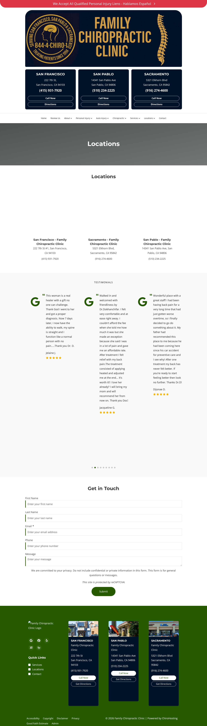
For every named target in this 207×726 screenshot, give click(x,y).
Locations (148, 118)
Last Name (31, 512)
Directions (50, 104)
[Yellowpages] (31, 647)
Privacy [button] (75, 718)
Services (134, 118)
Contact (162, 118)
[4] (100, 467)
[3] (98, 467)
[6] (106, 467)
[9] (114, 467)
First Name (31, 498)
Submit (103, 591)
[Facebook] (39, 640)
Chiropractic (118, 118)
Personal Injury (83, 118)
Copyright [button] (48, 718)
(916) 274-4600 (156, 90)
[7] (109, 467)
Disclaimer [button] (62, 718)
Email (29, 526)
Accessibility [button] (33, 718)
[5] (103, 467)
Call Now (50, 98)
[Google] (31, 640)
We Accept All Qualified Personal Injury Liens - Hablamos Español (102, 4)
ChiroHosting (170, 718)
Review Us (55, 118)
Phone (29, 540)
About (67, 118)
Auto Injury (101, 118)
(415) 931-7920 (50, 90)
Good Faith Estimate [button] (37, 723)
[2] (95, 467)
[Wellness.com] (39, 647)
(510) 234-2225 (103, 90)
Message (30, 554)
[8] (112, 467)
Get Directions (83, 683)
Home (43, 118)
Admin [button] (55, 723)
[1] (92, 467)
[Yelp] (46, 640)
